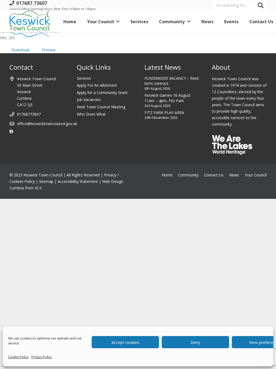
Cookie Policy (18, 357)
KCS (38, 187)
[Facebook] (11, 131)
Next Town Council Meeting (101, 106)
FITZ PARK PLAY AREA (164, 112)
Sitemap (46, 181)
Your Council (256, 174)
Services (84, 78)
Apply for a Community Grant (102, 92)
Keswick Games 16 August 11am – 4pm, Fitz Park (167, 98)
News (234, 174)
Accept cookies (125, 342)
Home (167, 174)
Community (188, 174)
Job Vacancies (89, 99)
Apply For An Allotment (97, 85)
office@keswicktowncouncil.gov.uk (47, 123)
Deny (195, 342)
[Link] (29, 21)
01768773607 (29, 114)
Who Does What (91, 114)
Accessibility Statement (78, 181)
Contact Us (213, 174)
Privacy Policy (41, 357)
